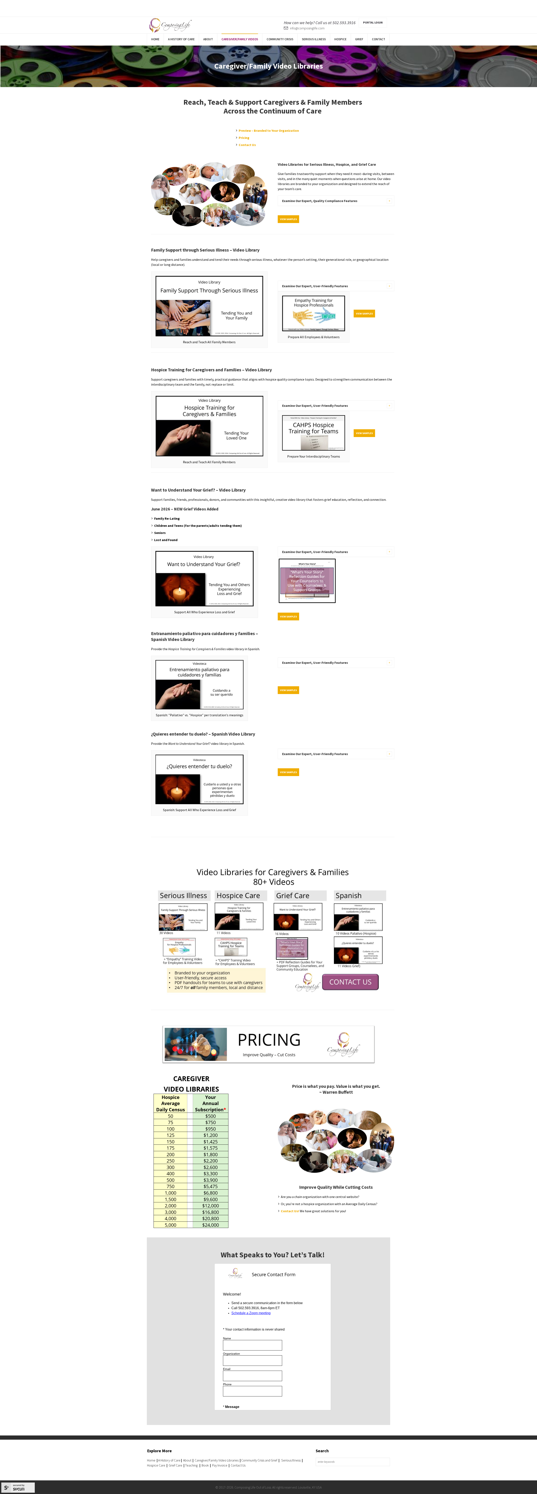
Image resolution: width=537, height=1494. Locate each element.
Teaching (191, 1465)
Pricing (244, 138)
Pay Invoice (219, 1465)
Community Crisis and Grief (259, 1460)
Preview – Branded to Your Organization (269, 130)
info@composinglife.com (307, 28)
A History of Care (169, 1460)
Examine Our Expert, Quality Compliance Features (319, 201)
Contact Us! (290, 1211)
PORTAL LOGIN (373, 22)
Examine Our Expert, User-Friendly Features (315, 286)
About (186, 1460)
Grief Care (175, 1465)
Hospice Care (156, 1465)
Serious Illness (291, 1460)
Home (151, 1460)
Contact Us (247, 145)
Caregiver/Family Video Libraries (217, 1460)
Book (205, 1465)
